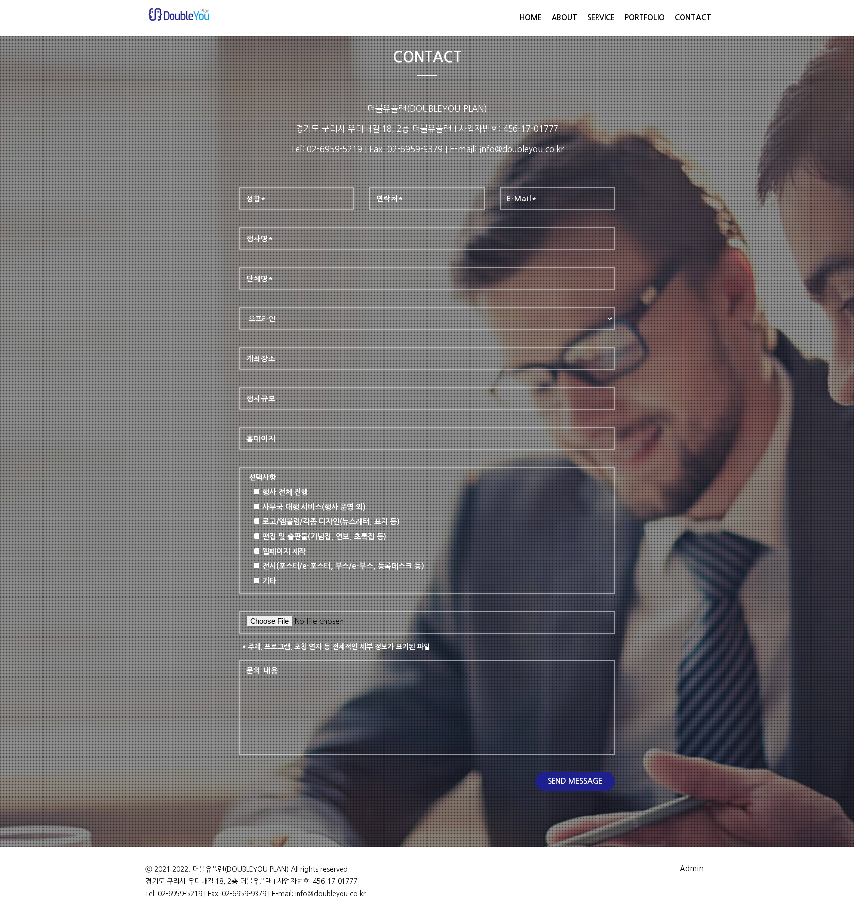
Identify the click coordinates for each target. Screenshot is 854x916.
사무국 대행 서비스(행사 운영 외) (314, 507)
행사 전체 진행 (285, 492)
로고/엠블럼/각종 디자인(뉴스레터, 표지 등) (331, 521)
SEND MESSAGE (575, 781)
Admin (692, 868)
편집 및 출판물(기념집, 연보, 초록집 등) (324, 536)
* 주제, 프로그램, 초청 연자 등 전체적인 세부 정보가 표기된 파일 (336, 646)
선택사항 (262, 477)
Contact (693, 17)
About (564, 17)
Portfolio (645, 17)
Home (531, 17)
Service (601, 17)
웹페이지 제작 (284, 551)
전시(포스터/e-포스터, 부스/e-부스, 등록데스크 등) (343, 566)
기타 (269, 581)
